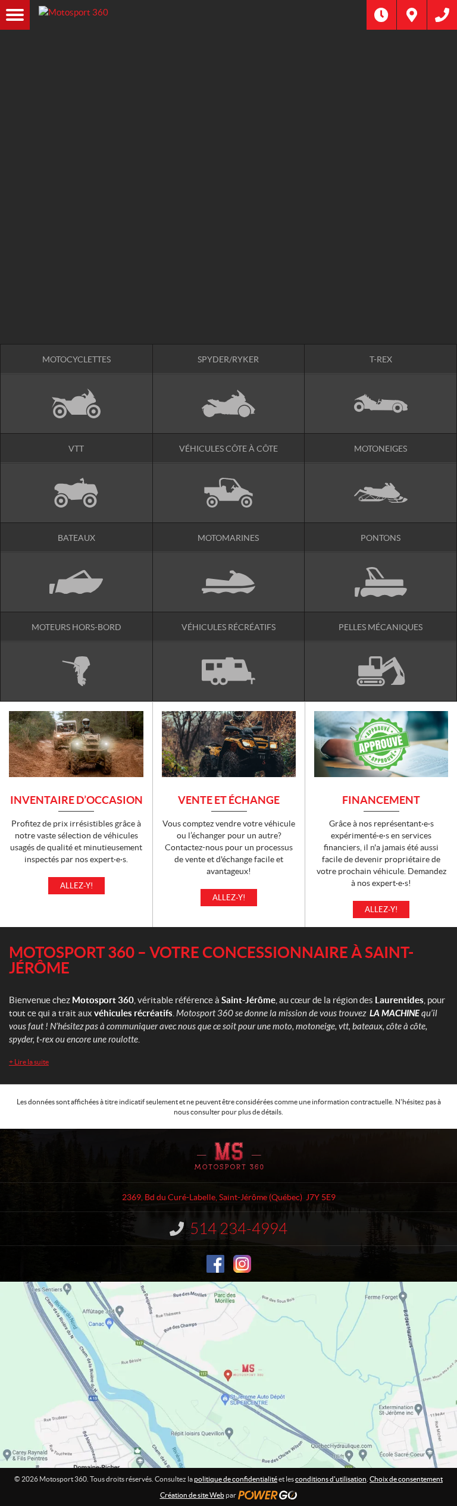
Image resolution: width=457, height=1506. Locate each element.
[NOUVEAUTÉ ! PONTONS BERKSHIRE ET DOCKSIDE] (228, 123)
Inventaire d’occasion (76, 800)
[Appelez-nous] (442, 15)
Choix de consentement (406, 1479)
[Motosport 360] (198, 15)
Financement (381, 800)
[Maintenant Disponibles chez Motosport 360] (228, 273)
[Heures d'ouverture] (381, 15)
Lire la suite (29, 1062)
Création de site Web (192, 1495)
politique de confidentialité (235, 1479)
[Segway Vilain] (228, 222)
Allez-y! (76, 885)
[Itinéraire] (412, 15)
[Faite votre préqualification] (228, 286)
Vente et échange (229, 800)
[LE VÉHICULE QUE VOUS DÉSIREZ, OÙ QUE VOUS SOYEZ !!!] (228, 311)
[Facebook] (215, 1264)
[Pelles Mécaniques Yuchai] (228, 248)
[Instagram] (242, 1264)
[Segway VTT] (228, 299)
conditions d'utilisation (331, 1479)
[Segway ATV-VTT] (228, 235)
